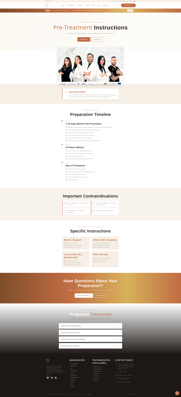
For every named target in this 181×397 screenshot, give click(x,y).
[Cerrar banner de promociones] (135, 10)
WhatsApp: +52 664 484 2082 (124, 375)
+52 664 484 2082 (122, 371)
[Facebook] (47, 377)
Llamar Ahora (97, 39)
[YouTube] (55, 377)
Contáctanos (83, 39)
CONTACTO (105, 5)
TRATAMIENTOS (70, 5)
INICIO (63, 5)
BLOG (99, 5)
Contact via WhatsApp (83, 295)
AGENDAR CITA (128, 5)
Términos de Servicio (83, 394)
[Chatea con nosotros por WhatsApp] (177, 393)
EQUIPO (88, 5)
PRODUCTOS (80, 5)
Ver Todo (130, 10)
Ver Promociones (131, 394)
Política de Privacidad (74, 394)
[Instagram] (51, 377)
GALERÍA (94, 5)
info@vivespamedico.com (123, 378)
